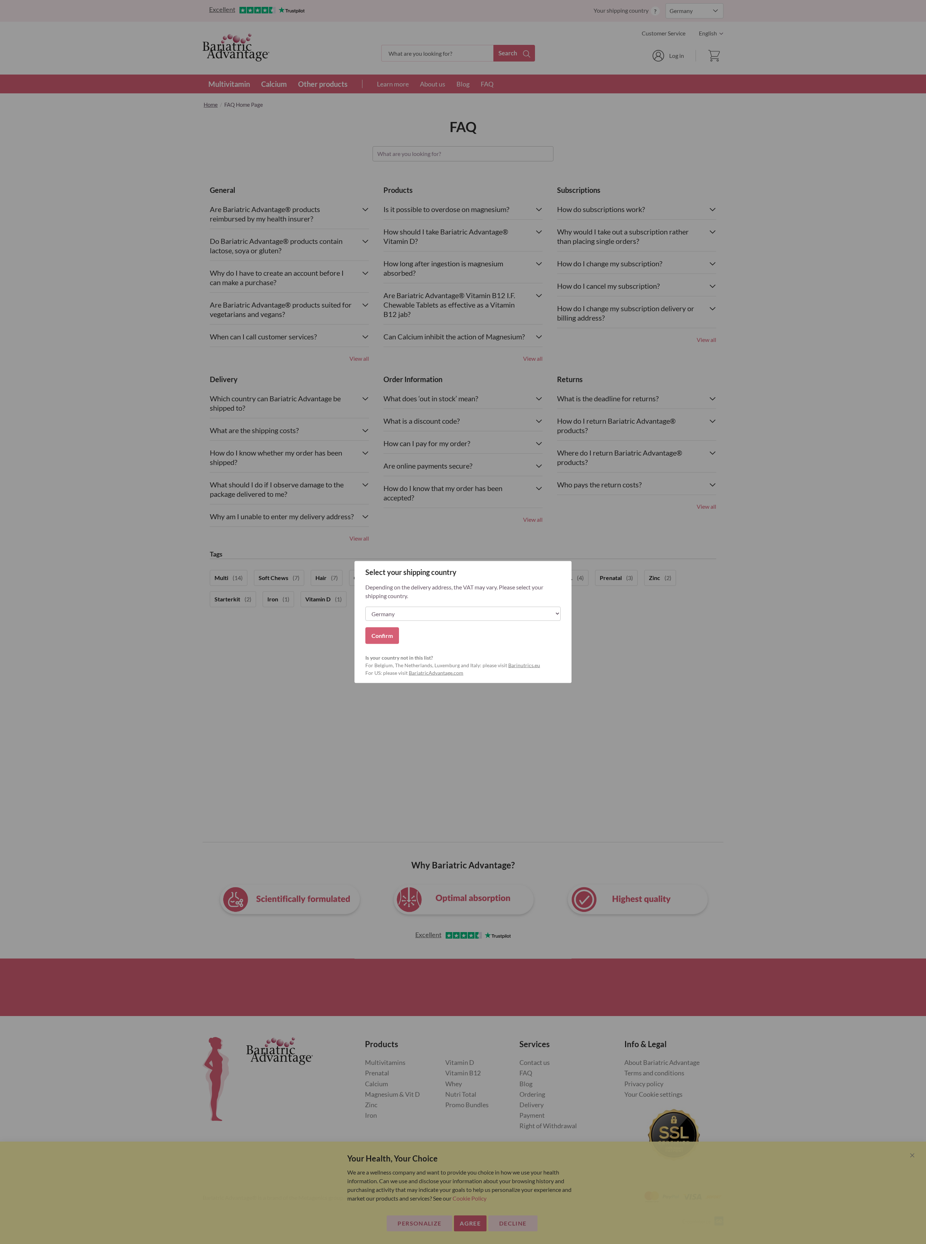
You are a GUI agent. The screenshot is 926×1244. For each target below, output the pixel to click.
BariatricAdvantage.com (436, 673)
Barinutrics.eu (524, 665)
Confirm (382, 635)
